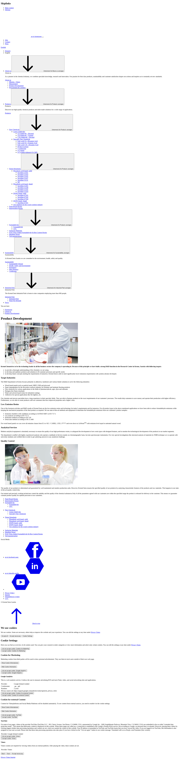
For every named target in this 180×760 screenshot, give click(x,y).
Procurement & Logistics (17, 87)
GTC (6, 598)
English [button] (3, 47)
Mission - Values (14, 82)
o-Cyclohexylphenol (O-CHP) (28, 152)
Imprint (7, 595)
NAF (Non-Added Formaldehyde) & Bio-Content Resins (28, 232)
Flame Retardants (15, 169)
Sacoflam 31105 (23, 176)
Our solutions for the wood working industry (28, 205)
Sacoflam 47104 (23, 199)
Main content (9, 8)
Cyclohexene (22, 148)
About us (8, 71)
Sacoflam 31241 (23, 190)
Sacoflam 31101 (23, 173)
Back (3, 753)
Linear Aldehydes (19, 132)
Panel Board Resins (15, 206)
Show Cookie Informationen (10, 663)
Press (6, 44)
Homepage (8, 310)
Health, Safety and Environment (19, 266)
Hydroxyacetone (23, 147)
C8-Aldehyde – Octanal (25, 135)
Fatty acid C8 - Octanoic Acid (27, 143)
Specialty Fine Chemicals (21, 139)
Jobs (6, 40)
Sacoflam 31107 (23, 178)
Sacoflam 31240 (23, 188)
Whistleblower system (12, 597)
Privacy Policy (10, 593)
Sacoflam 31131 (23, 180)
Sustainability (9, 253)
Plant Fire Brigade (15, 301)
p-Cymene (21, 150)
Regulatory (12, 267)
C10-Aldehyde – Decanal (26, 137)
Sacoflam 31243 (23, 191)
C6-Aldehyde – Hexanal (26, 133)
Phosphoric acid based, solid (22, 171)
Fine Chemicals (14, 129)
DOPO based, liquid (20, 201)
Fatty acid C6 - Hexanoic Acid (28, 141)
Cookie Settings (27, 636)
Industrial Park (10, 288)
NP (19, 182)
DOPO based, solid (19, 193)
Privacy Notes (95, 632)
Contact (7, 42)
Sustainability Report (16, 264)
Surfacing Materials (15, 231)
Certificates (13, 271)
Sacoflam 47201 (23, 203)
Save (8, 753)
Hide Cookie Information (9, 667)
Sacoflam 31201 (23, 186)
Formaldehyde (14, 225)
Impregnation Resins (16, 208)
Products (8, 104)
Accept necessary (15, 636)
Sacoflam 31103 (23, 174)
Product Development (16, 86)
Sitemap (7, 10)
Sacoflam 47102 (23, 197)
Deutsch (7, 51)
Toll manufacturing (15, 236)
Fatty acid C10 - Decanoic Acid (28, 145)
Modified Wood (14, 234)
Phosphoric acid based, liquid (23, 184)
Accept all (5, 636)
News (7, 302)
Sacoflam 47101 (23, 195)
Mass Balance (13, 269)
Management (13, 84)
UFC (15, 229)
